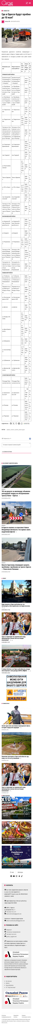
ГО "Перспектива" (11, 987)
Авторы (20, 872)
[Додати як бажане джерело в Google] (26, 423)
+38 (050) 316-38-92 (11, 934)
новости (12, 429)
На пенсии (9, 981)
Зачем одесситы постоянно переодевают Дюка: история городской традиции (16, 726)
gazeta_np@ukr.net (11, 936)
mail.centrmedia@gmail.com (13, 914)
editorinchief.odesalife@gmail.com (15, 920)
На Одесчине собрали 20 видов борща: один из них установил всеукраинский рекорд (16, 839)
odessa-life (7, 21)
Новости (6, 11)
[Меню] (30, 3)
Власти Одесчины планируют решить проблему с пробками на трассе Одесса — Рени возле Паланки (16, 567)
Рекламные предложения (13, 932)
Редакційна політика (16, 1016)
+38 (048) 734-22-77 (11, 912)
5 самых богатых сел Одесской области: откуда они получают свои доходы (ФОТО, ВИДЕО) (16, 670)
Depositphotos (9, 985)
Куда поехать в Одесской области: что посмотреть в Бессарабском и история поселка (16, 605)
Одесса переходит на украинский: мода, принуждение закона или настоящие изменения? (14, 638)
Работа (7, 983)
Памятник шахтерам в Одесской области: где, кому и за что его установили (15, 757)
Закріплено (27, 3)
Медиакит (9, 930)
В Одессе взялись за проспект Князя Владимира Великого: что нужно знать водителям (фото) (16, 530)
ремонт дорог (22, 429)
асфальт (8, 429)
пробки (16, 429)
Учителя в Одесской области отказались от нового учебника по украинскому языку (16, 863)
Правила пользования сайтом (26, 1016)
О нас (12, 872)
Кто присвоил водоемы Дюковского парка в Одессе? (16, 815)
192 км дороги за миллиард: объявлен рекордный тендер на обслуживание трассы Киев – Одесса (16, 493)
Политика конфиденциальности (6, 1016)
